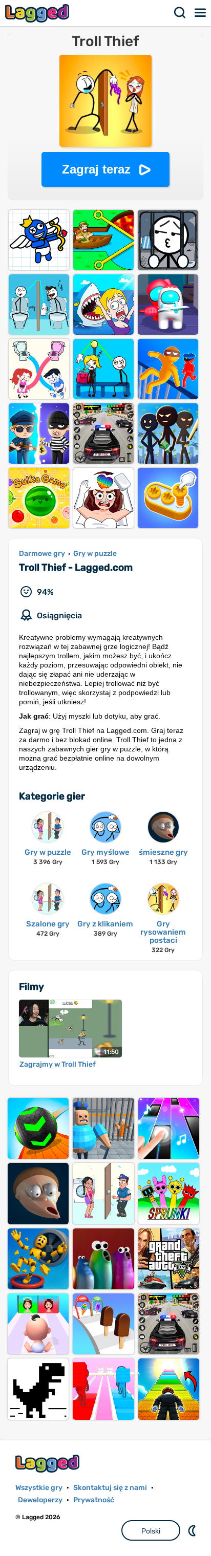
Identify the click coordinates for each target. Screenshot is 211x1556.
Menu (201, 13)
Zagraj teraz (96, 169)
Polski (150, 1531)
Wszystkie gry (38, 1487)
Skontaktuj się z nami (110, 1487)
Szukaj (180, 13)
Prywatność (93, 1500)
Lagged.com (48, 1464)
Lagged (38, 13)
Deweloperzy (40, 1500)
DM (193, 1530)
